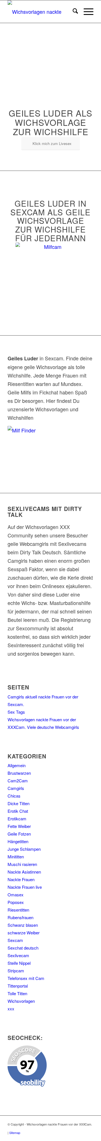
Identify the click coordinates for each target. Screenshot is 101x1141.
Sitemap (14, 1132)
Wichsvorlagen (21, 1001)
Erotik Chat (18, 811)
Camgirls (16, 788)
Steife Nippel (19, 963)
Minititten (16, 856)
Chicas (14, 796)
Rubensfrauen (20, 917)
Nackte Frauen (21, 879)
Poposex (16, 902)
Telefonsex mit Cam (26, 978)
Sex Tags (16, 712)
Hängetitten (18, 841)
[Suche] (72, 11)
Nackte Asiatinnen (24, 872)
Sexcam (15, 940)
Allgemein (17, 765)
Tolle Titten (17, 993)
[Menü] (85, 11)
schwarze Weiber (24, 932)
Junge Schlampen (24, 849)
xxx (11, 1009)
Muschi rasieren (22, 864)
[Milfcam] (50, 277)
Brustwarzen (19, 773)
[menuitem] (72, 11)
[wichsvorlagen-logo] (42, 11)
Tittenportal (18, 986)
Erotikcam (17, 818)
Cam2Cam (18, 780)
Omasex (16, 894)
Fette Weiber (19, 826)
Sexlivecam (18, 955)
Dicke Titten (18, 803)
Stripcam (16, 970)
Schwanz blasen (23, 925)
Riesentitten (18, 910)
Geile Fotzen (19, 834)
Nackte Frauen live (25, 887)
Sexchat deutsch (23, 948)
